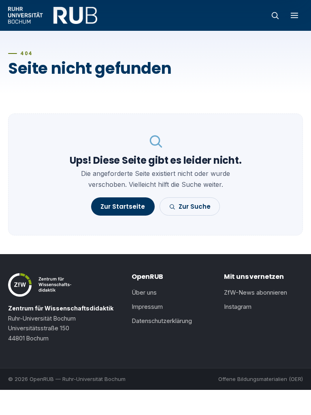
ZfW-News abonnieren (255, 292)
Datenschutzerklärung (162, 321)
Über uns (144, 292)
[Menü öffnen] (294, 15)
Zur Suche (195, 206)
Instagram (237, 306)
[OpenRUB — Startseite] (52, 15)
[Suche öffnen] (274, 15)
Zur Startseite (122, 206)
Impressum (147, 306)
